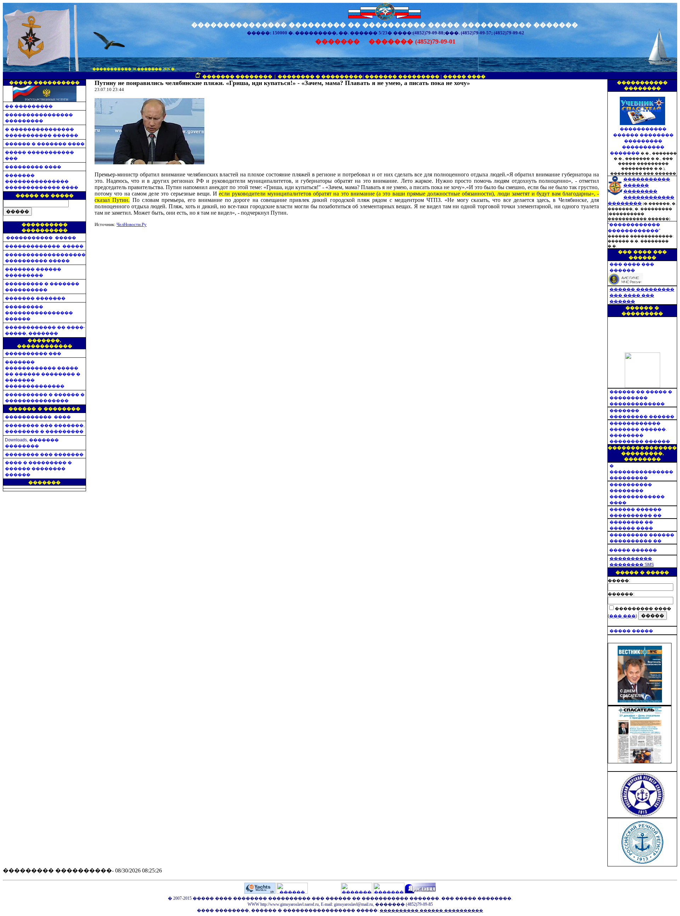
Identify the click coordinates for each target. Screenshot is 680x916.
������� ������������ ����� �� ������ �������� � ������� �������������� (42, 374)
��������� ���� (33, 166)
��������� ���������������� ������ (39, 312)
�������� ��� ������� (44, 454)
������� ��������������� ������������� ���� (41, 181)
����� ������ (633, 550)
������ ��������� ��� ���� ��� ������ (642, 295)
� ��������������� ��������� (641, 471)
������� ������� (35, 298)
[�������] (640, 700)
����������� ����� (40, 237)
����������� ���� (38, 416)
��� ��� (622, 616)
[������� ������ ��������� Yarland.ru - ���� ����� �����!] (388, 892)
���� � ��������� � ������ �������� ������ (38, 468)
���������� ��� (33, 353)
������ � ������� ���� (45, 143)
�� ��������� (29, 106)
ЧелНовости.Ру (132, 224)
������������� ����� (44, 246)
